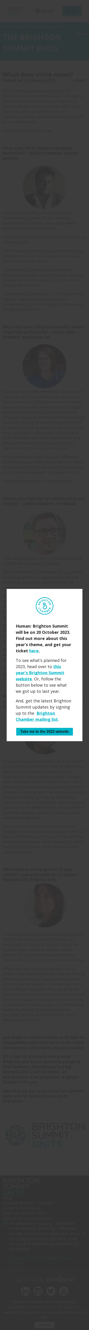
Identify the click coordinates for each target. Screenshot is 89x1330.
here (34, 650)
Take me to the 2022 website (44, 731)
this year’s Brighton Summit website (40, 673)
